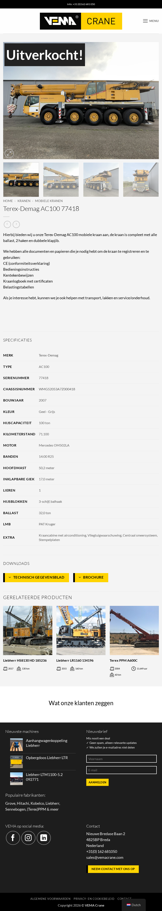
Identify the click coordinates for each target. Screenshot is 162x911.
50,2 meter (46, 468)
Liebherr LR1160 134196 (74, 660)
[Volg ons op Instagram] (28, 838)
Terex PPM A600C (124, 660)
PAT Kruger (47, 524)
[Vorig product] (16, 224)
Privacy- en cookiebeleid (94, 898)
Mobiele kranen (49, 201)
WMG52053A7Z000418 (57, 389)
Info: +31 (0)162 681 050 (81, 4)
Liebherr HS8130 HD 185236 (25, 660)
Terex (32, 809)
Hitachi (23, 803)
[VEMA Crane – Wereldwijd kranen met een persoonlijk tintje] (81, 21)
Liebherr (52, 803)
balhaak (56, 501)
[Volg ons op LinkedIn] (44, 838)
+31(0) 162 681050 (101, 851)
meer (54, 809)
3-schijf (44, 501)
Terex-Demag (48, 355)
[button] (151, 20)
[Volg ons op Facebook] (13, 838)
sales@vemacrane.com (104, 857)
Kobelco (37, 803)
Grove (10, 803)
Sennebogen (15, 809)
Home (8, 201)
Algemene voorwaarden (50, 898)
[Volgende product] (7, 224)
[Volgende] (150, 100)
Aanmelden (97, 782)
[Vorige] (11, 100)
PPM (42, 809)
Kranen (24, 201)
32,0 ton (45, 513)
